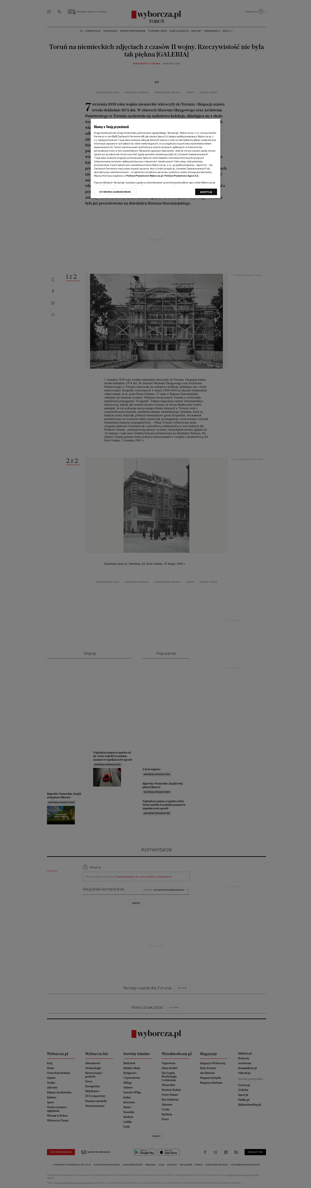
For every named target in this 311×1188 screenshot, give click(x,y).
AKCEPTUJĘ (206, 192)
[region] (155, 158)
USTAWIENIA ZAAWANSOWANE (115, 192)
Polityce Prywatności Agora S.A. (181, 175)
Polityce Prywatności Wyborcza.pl (144, 175)
